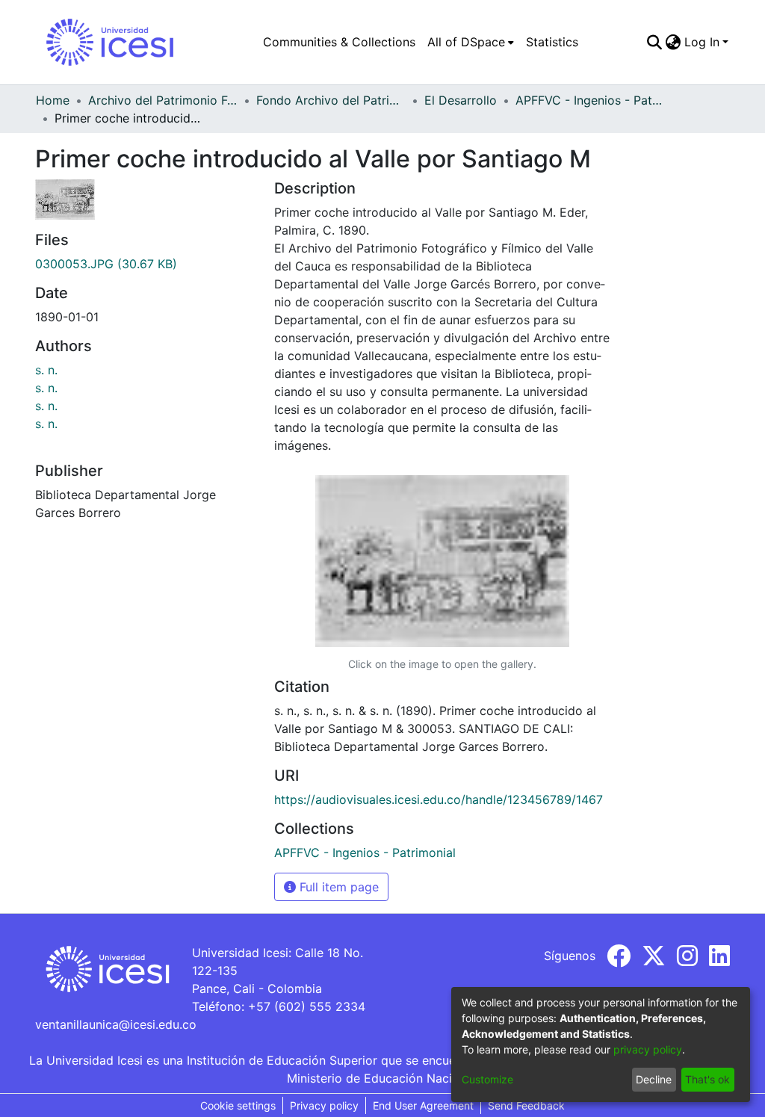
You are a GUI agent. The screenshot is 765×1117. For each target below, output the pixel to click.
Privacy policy (324, 1105)
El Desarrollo (460, 100)
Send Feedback (526, 1105)
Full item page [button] (337, 886)
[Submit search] (654, 42)
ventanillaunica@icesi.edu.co (115, 1024)
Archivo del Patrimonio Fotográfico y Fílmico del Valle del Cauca (163, 100)
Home (52, 100)
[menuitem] (470, 42)
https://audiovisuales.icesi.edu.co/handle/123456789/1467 (438, 799)
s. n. (46, 369)
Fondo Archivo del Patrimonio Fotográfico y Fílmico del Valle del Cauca (331, 100)
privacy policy (647, 1049)
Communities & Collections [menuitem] (339, 41)
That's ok (707, 1079)
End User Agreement (423, 1105)
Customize (487, 1079)
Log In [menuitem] (701, 41)
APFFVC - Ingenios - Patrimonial (590, 100)
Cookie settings (238, 1105)
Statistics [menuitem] (552, 41)
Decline (654, 1079)
